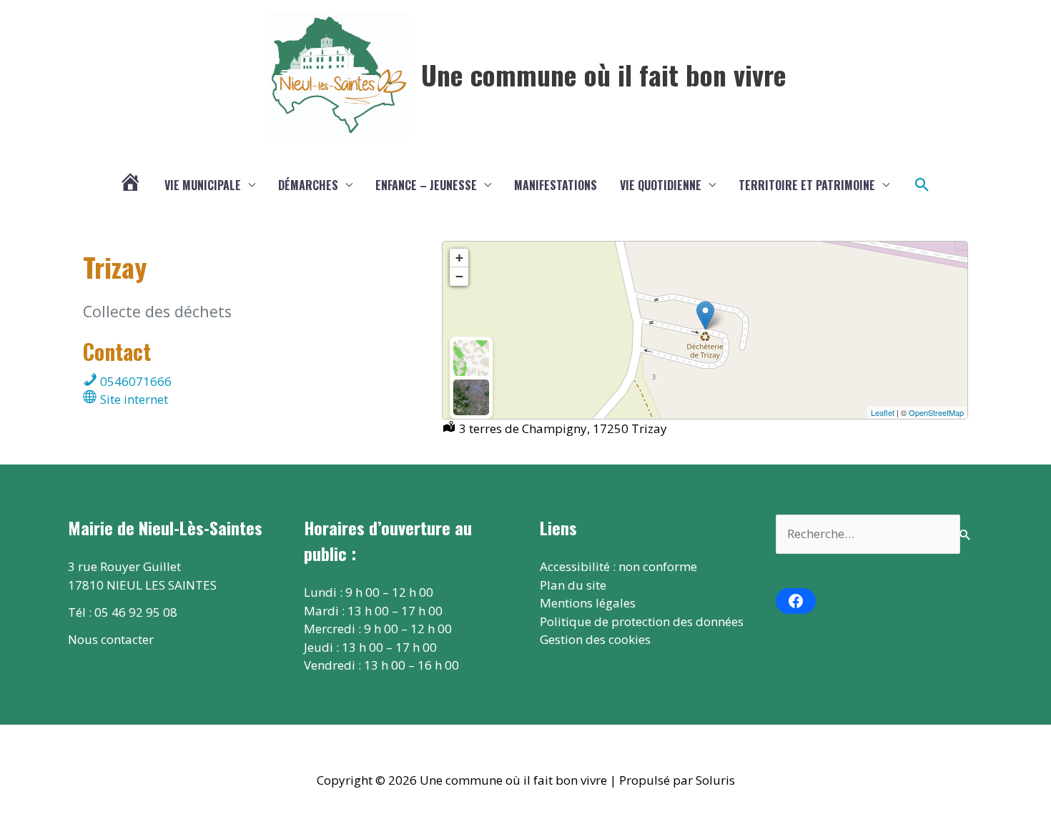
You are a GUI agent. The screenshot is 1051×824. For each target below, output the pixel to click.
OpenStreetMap (936, 412)
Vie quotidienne (660, 185)
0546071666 (134, 381)
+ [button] (459, 257)
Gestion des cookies (595, 639)
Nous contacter (111, 639)
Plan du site (573, 585)
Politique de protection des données (642, 621)
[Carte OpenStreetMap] (471, 358)
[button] (922, 185)
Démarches (308, 185)
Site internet (132, 399)
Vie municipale (202, 185)
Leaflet (882, 412)
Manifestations (555, 185)
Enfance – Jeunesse (426, 185)
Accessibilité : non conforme (618, 566)
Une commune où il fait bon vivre (603, 74)
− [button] (459, 276)
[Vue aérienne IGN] (471, 397)
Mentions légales (588, 603)
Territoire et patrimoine (807, 185)
